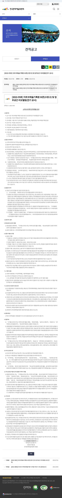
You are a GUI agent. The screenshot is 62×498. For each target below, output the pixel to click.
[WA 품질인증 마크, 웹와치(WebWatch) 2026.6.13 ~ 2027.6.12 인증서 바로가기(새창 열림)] (44, 485)
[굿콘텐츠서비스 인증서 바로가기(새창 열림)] (55, 486)
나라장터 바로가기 (31, 441)
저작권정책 (16, 478)
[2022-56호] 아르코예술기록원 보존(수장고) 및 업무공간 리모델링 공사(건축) (30, 461)
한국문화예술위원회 (13, 9)
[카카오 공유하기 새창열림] (50, 67)
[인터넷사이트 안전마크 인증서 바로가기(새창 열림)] (35, 486)
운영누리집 (39, 4)
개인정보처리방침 (6, 478)
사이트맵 (44, 478)
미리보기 (52, 86)
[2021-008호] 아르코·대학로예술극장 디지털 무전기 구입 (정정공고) (28, 467)
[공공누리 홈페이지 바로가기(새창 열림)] (27, 487)
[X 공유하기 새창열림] (43, 67)
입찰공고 (16, 59)
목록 (31, 454)
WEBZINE (56, 4)
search (54, 8)
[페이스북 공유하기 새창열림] (54, 67)
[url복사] (57, 67)
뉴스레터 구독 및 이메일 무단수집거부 (30, 478)
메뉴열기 (58, 8)
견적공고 (45, 59)
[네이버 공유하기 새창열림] (46, 67)
